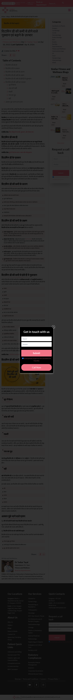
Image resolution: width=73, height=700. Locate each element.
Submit (36, 353)
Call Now (36, 367)
